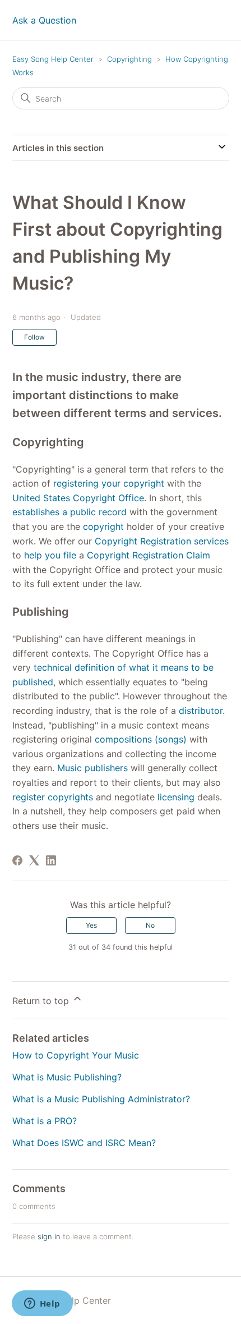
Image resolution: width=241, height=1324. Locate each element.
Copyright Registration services (162, 541)
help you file (50, 555)
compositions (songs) (141, 739)
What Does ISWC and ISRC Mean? (84, 1142)
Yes (91, 925)
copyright (103, 526)
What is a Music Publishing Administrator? (101, 1099)
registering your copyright (108, 483)
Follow (34, 337)
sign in (49, 1236)
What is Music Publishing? (67, 1077)
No (150, 925)
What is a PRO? (44, 1120)
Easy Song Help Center (53, 58)
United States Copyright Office (78, 497)
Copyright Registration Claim (148, 555)
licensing (175, 797)
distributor (201, 710)
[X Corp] (34, 860)
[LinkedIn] (51, 860)
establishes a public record (69, 511)
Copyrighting (129, 58)
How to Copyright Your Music (75, 1055)
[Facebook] (17, 860)
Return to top (42, 1000)
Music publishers (92, 767)
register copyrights (52, 797)
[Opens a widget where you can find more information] (42, 1304)
